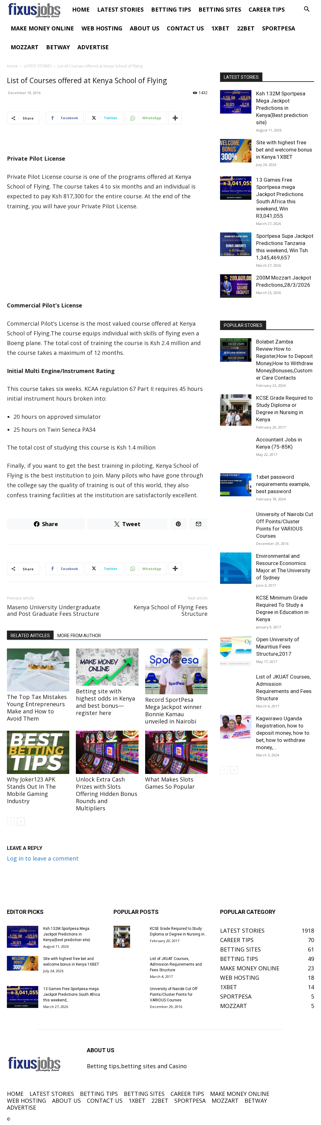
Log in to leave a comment (43, 858)
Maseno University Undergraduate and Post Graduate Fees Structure (53, 610)
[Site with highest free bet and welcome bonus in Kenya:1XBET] (235, 151)
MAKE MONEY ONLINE (42, 28)
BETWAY (58, 47)
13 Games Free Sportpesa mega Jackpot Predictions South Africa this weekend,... (71, 994)
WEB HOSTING (102, 28)
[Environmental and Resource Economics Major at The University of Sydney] (235, 568)
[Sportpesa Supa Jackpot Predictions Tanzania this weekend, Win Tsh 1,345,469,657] (235, 244)
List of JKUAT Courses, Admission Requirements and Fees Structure (176, 964)
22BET (246, 28)
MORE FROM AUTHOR (79, 635)
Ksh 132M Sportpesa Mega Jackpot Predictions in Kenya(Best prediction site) (282, 107)
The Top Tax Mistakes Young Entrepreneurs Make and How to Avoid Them (37, 707)
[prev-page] (11, 821)
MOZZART (25, 47)
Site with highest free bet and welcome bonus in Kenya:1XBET (284, 149)
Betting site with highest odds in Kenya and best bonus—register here (105, 702)
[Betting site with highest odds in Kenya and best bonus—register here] (107, 667)
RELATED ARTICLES (30, 635)
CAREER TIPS (267, 9)
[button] (306, 9)
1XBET (220, 28)
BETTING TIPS (171, 9)
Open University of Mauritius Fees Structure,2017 (277, 646)
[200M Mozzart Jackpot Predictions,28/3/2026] (235, 286)
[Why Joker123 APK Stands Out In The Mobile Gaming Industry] (38, 752)
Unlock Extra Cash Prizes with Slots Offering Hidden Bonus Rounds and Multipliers (106, 794)
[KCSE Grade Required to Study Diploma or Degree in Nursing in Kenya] (235, 410)
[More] (175, 118)
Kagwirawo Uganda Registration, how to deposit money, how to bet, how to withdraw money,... (282, 732)
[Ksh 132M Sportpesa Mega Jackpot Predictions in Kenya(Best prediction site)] (235, 102)
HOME (81, 9)
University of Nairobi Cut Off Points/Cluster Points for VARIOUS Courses (173, 994)
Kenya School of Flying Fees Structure (171, 610)
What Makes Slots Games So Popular (170, 783)
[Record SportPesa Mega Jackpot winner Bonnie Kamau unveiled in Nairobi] (176, 671)
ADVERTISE (93, 47)
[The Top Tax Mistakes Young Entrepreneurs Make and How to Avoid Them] (38, 669)
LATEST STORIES (120, 9)
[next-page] (21, 821)
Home (12, 66)
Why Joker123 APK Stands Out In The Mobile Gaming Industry (31, 790)
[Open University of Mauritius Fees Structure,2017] (235, 651)
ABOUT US (144, 28)
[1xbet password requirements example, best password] (235, 484)
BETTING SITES (219, 9)
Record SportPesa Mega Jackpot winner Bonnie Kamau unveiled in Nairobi (173, 710)
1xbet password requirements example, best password (283, 484)
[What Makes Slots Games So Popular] (176, 752)
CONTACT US (185, 28)
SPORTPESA (278, 28)
